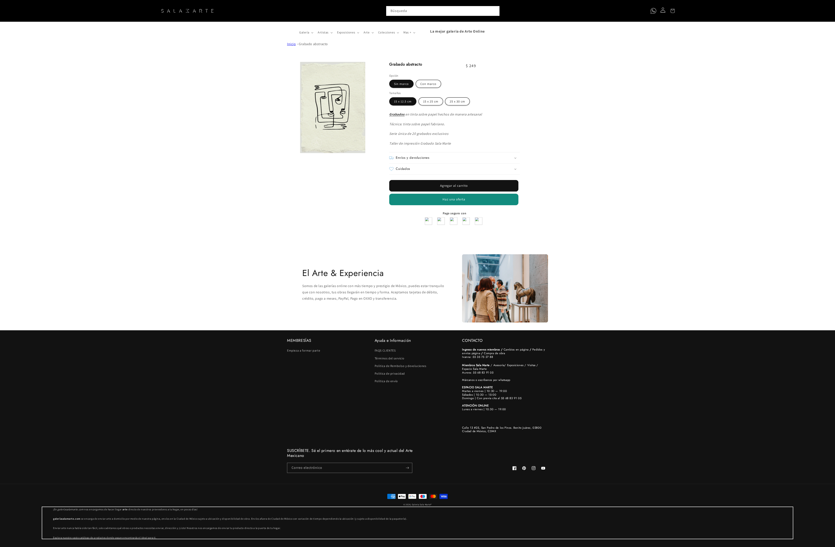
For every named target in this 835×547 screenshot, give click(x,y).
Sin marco (401, 84)
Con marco (428, 84)
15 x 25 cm (430, 101)
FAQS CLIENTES (385, 350)
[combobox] (443, 11)
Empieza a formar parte (303, 350)
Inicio (291, 44)
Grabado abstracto (313, 44)
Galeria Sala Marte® (422, 504)
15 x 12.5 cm (403, 101)
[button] (292, 31)
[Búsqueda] (494, 11)
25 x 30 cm (457, 101)
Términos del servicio (389, 358)
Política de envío (386, 381)
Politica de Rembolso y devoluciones (400, 366)
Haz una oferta (454, 199)
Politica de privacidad (390, 373)
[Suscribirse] (407, 468)
